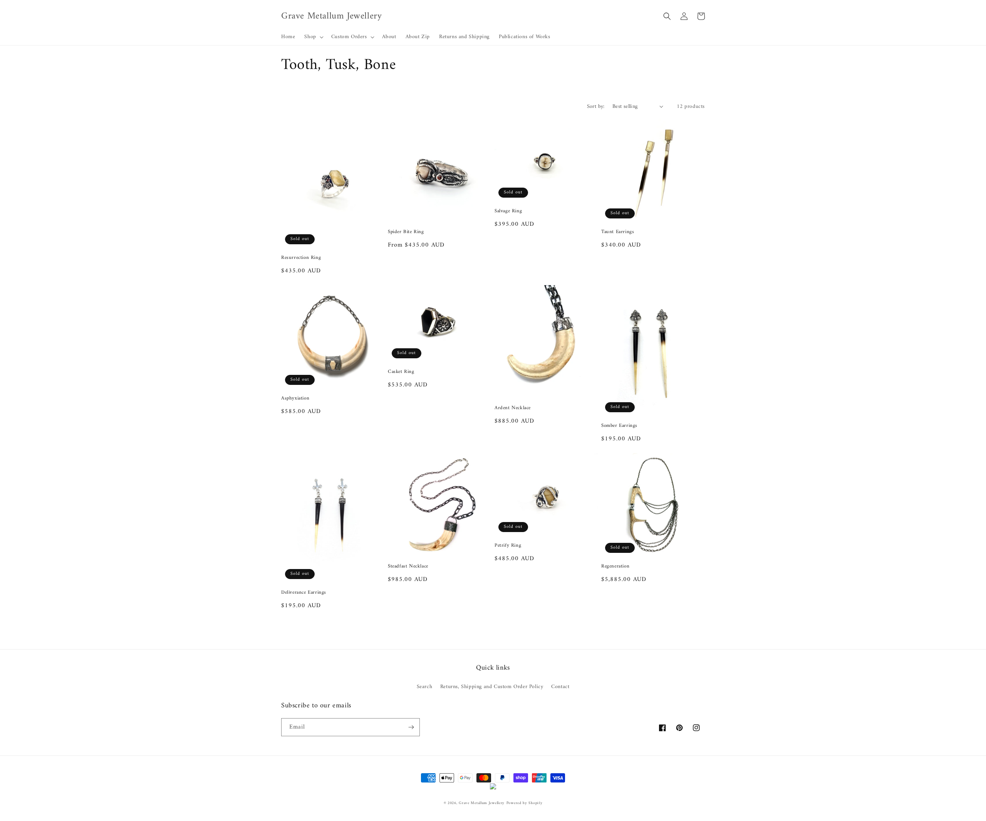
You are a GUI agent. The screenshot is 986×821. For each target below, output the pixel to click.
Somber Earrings (619, 426)
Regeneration (615, 566)
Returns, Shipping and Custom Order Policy (491, 687)
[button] (313, 37)
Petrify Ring (508, 545)
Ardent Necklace (513, 408)
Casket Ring (401, 372)
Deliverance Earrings (303, 592)
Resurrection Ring (301, 258)
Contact (560, 687)
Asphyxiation (295, 398)
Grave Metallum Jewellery (482, 803)
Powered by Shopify (524, 803)
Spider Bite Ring (406, 232)
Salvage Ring (508, 211)
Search (425, 687)
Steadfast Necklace (408, 566)
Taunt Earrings (617, 232)
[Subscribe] (410, 727)
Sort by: (596, 106)
